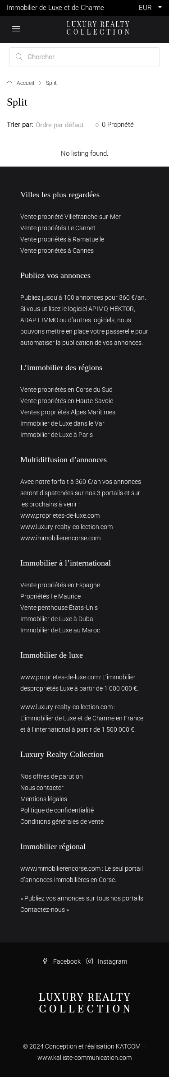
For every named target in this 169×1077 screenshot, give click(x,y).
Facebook (66, 961)
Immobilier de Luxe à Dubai (57, 618)
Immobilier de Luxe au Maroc (60, 630)
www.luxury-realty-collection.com (66, 526)
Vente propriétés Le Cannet (58, 228)
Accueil (25, 83)
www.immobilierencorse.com (60, 538)
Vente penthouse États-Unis (59, 607)
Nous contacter (42, 787)
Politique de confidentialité (57, 810)
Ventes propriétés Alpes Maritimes (67, 412)
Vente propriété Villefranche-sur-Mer (70, 216)
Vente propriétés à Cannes (57, 250)
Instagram (111, 961)
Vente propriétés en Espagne (60, 585)
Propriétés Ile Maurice (50, 596)
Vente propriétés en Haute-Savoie (66, 400)
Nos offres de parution (51, 776)
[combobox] (67, 125)
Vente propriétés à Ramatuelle (62, 239)
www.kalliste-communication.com (84, 1057)
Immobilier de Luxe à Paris (56, 434)
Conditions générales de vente (62, 821)
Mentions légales (43, 799)
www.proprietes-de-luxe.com (60, 515)
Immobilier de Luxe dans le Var (62, 423)
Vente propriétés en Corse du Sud (66, 389)
